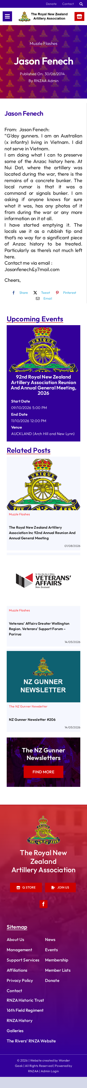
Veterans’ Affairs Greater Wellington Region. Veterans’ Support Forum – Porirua (39, 628)
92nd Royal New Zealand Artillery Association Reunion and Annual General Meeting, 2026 (44, 385)
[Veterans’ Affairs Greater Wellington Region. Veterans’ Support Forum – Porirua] (43, 558)
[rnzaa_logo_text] (43, 13)
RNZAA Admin (46, 80)
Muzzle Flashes (43, 43)
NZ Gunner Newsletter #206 (32, 719)
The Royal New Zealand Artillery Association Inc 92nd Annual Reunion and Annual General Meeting (42, 532)
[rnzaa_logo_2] (43, 817)
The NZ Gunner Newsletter (28, 706)
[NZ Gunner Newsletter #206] (43, 654)
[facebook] (43, 904)
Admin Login (50, 1071)
